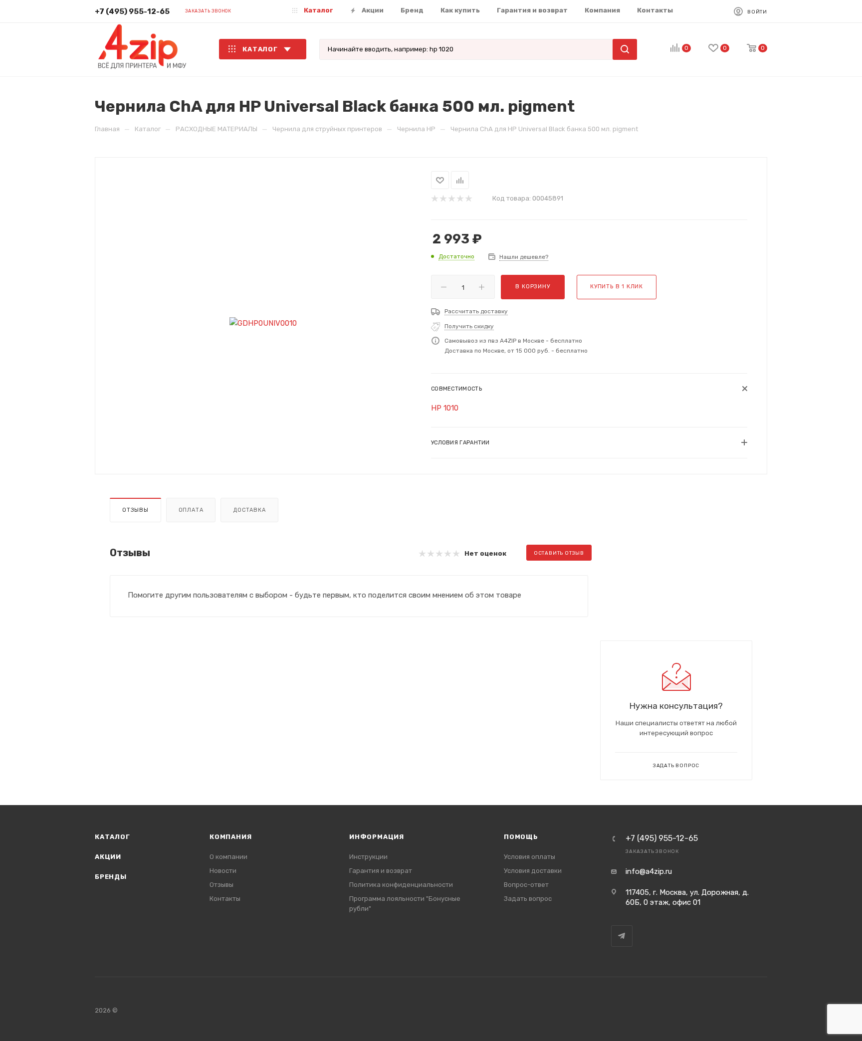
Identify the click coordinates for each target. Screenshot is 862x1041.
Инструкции (368, 856)
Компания (230, 836)
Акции (108, 856)
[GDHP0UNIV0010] (263, 323)
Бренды (111, 876)
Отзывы (135, 510)
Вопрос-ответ (526, 884)
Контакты (225, 898)
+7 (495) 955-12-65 (132, 11)
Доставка (249, 510)
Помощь (521, 836)
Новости (223, 870)
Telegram (622, 936)
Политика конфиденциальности (401, 884)
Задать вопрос (528, 898)
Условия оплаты (529, 856)
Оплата (191, 510)
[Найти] (625, 49)
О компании (228, 856)
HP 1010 (444, 408)
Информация (376, 836)
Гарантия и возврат (380, 870)
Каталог (112, 836)
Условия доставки (533, 870)
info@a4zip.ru (649, 871)
